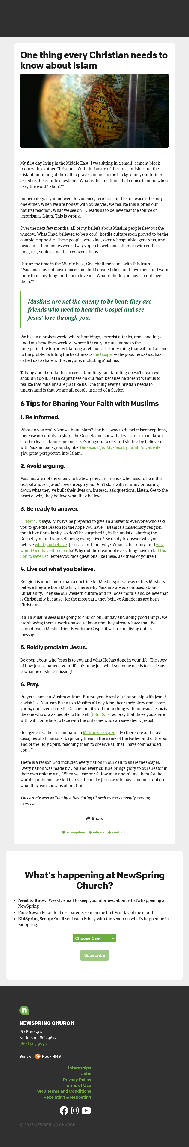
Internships (79, 1067)
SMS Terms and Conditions (64, 1091)
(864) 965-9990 (33, 1043)
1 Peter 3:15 (30, 521)
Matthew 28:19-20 (99, 732)
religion (99, 832)
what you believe (51, 545)
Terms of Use (78, 1085)
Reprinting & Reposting (67, 1097)
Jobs (86, 1073)
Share (97, 818)
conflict (118, 832)
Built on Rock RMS (40, 1056)
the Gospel (103, 354)
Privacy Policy (77, 1079)
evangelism (76, 832)
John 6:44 (101, 714)
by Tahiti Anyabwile (119, 447)
